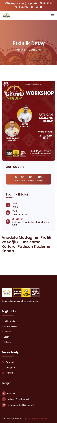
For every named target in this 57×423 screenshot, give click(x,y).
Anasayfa (20, 50)
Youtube (9, 373)
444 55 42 (47, 3)
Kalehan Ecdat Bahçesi (18, 399)
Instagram (10, 367)
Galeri (6, 337)
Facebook (10, 362)
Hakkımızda (9, 321)
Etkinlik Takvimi (10, 326)
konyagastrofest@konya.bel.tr (23, 3)
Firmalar (7, 331)
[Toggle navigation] (52, 16)
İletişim (7, 342)
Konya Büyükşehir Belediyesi (35, 418)
